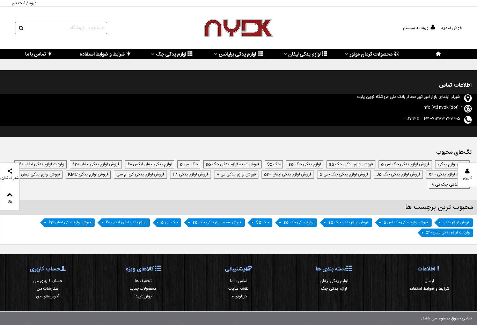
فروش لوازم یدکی (452, 164)
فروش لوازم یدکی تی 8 (236, 174)
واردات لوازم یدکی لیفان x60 (40, 164)
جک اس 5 (189, 164)
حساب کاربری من (48, 280)
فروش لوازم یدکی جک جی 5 (344, 174)
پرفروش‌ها (143, 296)
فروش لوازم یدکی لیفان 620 (95, 164)
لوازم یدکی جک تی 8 (449, 184)
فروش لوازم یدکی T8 (190, 174)
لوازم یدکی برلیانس (238, 54)
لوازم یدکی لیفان (304, 54)
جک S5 (273, 164)
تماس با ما (35, 54)
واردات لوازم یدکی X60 (447, 174)
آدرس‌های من (47, 296)
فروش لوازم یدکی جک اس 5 (405, 164)
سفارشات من (48, 288)
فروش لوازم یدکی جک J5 (398, 174)
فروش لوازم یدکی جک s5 (351, 164)
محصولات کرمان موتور (371, 54)
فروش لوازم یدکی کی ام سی (140, 174)
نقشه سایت (238, 288)
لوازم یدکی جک (171, 54)
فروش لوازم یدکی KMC (88, 174)
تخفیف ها (143, 280)
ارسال (429, 280)
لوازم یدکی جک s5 (304, 164)
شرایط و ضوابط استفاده (102, 54)
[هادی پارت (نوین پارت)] (238, 28)
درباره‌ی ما (238, 296)
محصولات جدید (143, 288)
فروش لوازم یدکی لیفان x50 (36, 174)
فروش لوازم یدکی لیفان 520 (287, 174)
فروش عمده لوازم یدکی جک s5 (232, 164)
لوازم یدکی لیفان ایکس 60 (149, 164)
